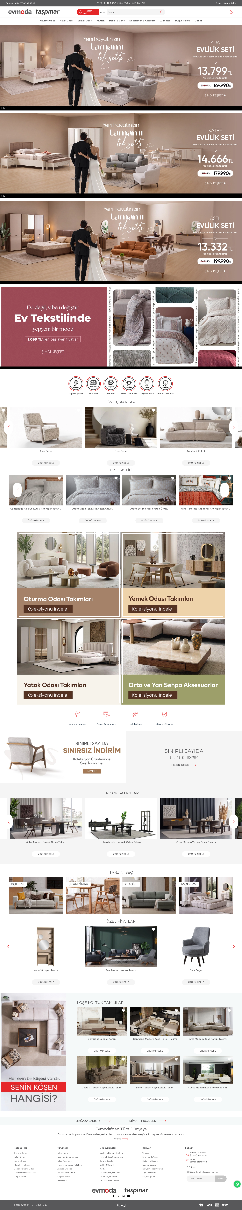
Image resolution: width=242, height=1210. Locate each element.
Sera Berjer (196, 970)
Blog (218, 3)
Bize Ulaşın (62, 1181)
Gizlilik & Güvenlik (107, 1165)
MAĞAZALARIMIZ (87, 1121)
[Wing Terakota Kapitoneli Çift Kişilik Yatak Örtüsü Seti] (93, 490)
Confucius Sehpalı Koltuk (102, 1039)
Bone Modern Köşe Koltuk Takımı (155, 1087)
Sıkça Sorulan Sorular (109, 1181)
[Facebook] (113, 1196)
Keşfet (117, 1138)
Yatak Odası (19, 1157)
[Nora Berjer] (121, 427)
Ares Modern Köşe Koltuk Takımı (208, 1039)
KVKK (102, 1169)
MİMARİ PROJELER (142, 1121)
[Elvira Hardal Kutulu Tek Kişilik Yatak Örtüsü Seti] (149, 490)
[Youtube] (128, 1196)
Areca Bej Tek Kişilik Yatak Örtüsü (36, 508)
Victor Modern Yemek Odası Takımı (46, 842)
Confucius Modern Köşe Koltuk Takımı (155, 1039)
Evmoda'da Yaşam (150, 1157)
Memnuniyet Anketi (108, 1177)
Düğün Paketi (20, 1177)
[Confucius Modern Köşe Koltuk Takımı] (155, 1021)
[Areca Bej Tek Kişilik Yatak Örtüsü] (36, 490)
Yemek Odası (20, 1161)
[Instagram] (123, 1196)
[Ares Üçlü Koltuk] (196, 427)
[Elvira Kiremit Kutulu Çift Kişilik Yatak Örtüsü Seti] (206, 490)
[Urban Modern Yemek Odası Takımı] (121, 818)
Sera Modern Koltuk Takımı (121, 970)
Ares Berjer (46, 451)
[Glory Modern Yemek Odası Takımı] (196, 818)
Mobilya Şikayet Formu (110, 1173)
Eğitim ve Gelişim (150, 1161)
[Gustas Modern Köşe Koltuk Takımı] (102, 1070)
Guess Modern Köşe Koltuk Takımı (207, 1087)
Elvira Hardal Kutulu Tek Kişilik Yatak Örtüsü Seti (149, 508)
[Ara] (162, 12)
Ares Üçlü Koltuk (196, 451)
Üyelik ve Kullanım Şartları (111, 1153)
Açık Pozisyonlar (149, 1173)
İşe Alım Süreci (149, 1165)
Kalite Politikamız (64, 1161)
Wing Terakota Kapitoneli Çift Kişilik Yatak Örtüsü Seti (92, 508)
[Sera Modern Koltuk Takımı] (121, 946)
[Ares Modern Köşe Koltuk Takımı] (208, 1021)
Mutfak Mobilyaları (22, 1165)
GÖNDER (221, 1178)
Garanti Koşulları (107, 1161)
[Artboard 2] (121, 1190)
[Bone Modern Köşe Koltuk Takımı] (155, 1070)
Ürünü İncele (46, 463)
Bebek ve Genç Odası (24, 1169)
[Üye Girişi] (231, 12)
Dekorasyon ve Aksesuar (25, 1173)
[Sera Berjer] (196, 946)
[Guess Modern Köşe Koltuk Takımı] (208, 1070)
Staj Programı (148, 1177)
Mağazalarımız (63, 1177)
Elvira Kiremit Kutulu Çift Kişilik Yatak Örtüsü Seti (206, 508)
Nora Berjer (121, 451)
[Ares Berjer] (46, 427)
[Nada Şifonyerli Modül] (46, 946)
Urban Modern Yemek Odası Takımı (121, 842)
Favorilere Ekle (3, 410)
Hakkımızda (62, 1153)
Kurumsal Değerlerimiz (67, 1157)
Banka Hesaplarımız (66, 1173)
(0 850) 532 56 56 (198, 1154)
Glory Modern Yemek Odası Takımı (196, 842)
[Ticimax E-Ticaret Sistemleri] (121, 1205)
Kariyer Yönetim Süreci (152, 1169)
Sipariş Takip (229, 3)
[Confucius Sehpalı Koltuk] (102, 1021)
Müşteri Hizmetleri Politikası (69, 1165)
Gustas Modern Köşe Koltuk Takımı (102, 1087)
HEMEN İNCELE (180, 765)
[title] (69, 575)
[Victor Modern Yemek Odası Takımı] (46, 818)
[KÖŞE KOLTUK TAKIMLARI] (33, 1052)
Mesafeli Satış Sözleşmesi (111, 1157)
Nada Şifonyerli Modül (45, 970)
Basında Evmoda (64, 1169)
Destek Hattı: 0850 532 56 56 (20, 3)
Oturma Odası (20, 1153)
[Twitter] (118, 1196)
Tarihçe (145, 1153)
